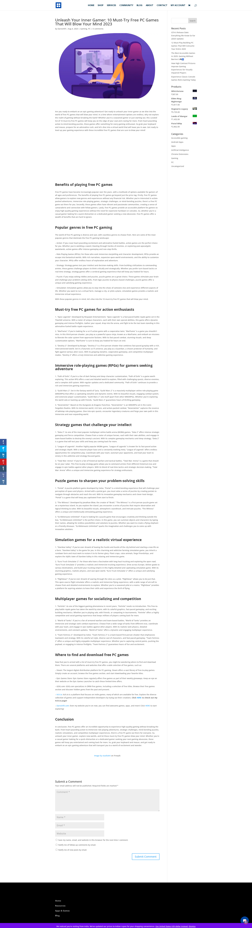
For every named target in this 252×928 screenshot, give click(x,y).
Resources (60, 905)
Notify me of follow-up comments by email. (77, 845)
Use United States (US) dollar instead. (171, 926)
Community (126, 5)
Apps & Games (62, 910)
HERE (139, 697)
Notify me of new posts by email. (72, 850)
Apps (173, 146)
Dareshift (62, 28)
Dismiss (192, 926)
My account (178, 5)
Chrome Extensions (179, 154)
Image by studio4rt (102, 755)
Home (91, 5)
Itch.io (59, 694)
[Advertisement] (107, 157)
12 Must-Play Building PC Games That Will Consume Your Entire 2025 (182, 45)
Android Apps (177, 142)
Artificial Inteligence (180, 150)
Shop (100, 5)
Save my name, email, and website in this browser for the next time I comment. (93, 840)
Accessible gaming (179, 138)
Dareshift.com (63, 705)
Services (111, 5)
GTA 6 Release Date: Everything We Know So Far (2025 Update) (183, 35)
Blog (139, 5)
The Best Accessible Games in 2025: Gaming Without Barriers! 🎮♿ (183, 56)
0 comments (98, 28)
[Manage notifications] (246, 922)
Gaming (83, 28)
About (149, 5)
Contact (162, 5)
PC (89, 28)
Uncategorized (177, 166)
